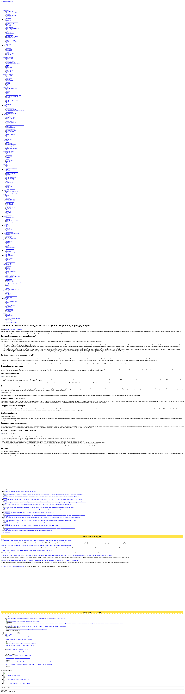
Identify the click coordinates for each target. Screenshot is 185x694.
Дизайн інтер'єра (10, 62)
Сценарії (8, 237)
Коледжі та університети (12, 220)
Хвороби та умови (10, 117)
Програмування (10, 178)
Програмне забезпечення (12, 179)
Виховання (9, 49)
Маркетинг (6, 190)
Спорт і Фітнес (7, 264)
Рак (7, 135)
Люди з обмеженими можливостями (15, 125)
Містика (8, 79)
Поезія (8, 234)
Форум (8, 147)
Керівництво (9, 35)
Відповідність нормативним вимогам (15, 110)
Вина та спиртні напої (11, 88)
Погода (8, 209)
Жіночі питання (10, 202)
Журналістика (9, 203)
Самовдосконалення (8, 255)
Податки (8, 306)
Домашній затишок (8, 57)
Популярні (9, 634)
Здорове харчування (11, 122)
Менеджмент (9, 27)
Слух (7, 136)
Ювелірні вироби (10, 199)
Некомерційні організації (12, 28)
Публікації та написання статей (11, 233)
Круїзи (8, 243)
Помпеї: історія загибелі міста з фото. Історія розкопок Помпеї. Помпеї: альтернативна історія (29, 664)
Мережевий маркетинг (12, 191)
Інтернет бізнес (10, 23)
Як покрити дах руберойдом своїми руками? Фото (39, 550)
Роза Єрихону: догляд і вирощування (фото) (19, 679)
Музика (8, 157)
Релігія (8, 82)
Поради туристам (10, 247)
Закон (4, 105)
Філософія (8, 213)
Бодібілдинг (9, 268)
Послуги (8, 44)
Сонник (8, 83)
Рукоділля (8, 319)
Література (9, 156)
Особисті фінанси (10, 305)
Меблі (7, 66)
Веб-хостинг (9, 143)
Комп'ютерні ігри (10, 173)
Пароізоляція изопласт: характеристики (37, 629)
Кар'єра (5, 164)
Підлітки (8, 54)
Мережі (8, 181)
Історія (8, 219)
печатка (8, 254)
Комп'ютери (6, 169)
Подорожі (5, 239)
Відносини (6, 225)
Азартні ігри (9, 152)
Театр (7, 159)
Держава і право (10, 108)
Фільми (8, 161)
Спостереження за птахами (13, 318)
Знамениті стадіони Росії (14, 675)
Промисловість (10, 33)
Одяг (7, 195)
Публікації (9, 236)
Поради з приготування (12, 100)
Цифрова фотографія (11, 322)
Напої (7, 93)
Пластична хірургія (11, 130)
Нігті (7, 187)
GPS (7, 292)
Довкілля (8, 208)
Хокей (7, 288)
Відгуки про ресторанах (12, 96)
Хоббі (4, 313)
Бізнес (5, 19)
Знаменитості (9, 204)
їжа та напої (6, 87)
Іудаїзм (8, 76)
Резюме (8, 165)
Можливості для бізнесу (12, 22)
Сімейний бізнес (10, 37)
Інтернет (5, 140)
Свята (7, 55)
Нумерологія (9, 80)
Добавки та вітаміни (11, 119)
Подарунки (9, 196)
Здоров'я (5, 114)
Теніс (7, 284)
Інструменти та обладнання (13, 63)
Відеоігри (8, 314)
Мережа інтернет (10, 40)
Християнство (9, 85)
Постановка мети (10, 262)
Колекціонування (10, 316)
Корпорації (9, 24)
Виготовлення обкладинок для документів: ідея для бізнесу (51, 618)
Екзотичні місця (10, 249)
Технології (6, 290)
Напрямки (8, 245)
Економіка (8, 215)
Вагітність (8, 48)
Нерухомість (9, 307)
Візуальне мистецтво (11, 153)
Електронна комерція (11, 148)
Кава (7, 92)
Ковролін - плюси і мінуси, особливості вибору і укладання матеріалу (53, 545)
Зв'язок (8, 294)
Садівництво (9, 70)
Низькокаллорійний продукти (13, 95)
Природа (8, 212)
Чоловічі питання (10, 207)
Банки (7, 299)
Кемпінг (8, 242)
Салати (8, 99)
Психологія (9, 263)
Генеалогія (9, 50)
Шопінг (8, 198)
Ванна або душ (10, 61)
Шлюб (8, 226)
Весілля (8, 230)
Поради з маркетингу (11, 192)
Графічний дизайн (10, 253)
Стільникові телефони (11, 296)
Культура (8, 206)
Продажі (8, 32)
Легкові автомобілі (11, 15)
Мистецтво (9, 155)
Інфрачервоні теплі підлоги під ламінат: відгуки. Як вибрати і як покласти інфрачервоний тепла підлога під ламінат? (94, 623)
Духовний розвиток (8, 74)
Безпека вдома (9, 58)
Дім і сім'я (5, 45)
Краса (4, 183)
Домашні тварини (10, 53)
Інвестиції (8, 302)
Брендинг (8, 251)
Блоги (7, 142)
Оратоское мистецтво (11, 260)
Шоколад (8, 104)
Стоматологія (9, 139)
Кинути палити (10, 118)
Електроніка (9, 297)
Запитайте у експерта (11, 41)
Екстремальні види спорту (12, 289)
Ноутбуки (8, 174)
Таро (7, 84)
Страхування (9, 309)
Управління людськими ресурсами (14, 42)
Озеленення (9, 67)
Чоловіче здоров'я (10, 129)
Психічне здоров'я (10, 134)
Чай (7, 102)
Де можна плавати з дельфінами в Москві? (16, 651)
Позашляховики (10, 11)
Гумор (7, 162)
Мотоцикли (9, 16)
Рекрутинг (9, 166)
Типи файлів (9, 182)
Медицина (9, 126)
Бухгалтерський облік (11, 301)
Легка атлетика (10, 275)
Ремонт (8, 69)
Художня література (11, 238)
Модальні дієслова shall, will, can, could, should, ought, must (20, 645)
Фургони (8, 18)
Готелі (7, 246)
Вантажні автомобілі (11, 12)
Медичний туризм (10, 127)
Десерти (8, 91)
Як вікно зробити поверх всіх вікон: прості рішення (19, 639)
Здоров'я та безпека (11, 109)
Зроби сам (8, 71)
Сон (7, 138)
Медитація (9, 78)
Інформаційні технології (12, 172)
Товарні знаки (9, 112)
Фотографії (9, 320)
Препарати (9, 132)
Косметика (9, 186)
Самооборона (9, 280)
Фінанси (5, 298)
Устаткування (9, 176)
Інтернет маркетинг (11, 144)
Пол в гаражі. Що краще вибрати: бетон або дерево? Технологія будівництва (59, 560)
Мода (4, 194)
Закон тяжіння (9, 258)
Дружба (8, 228)
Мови (7, 224)
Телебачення (9, 160)
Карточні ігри (9, 315)
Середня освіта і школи (12, 223)
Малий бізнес (9, 25)
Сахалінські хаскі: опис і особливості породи (19, 683)
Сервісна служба (10, 39)
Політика (8, 211)
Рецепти (8, 97)
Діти (7, 52)
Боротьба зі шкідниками (12, 59)
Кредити (8, 303)
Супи (7, 101)
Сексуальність (9, 232)
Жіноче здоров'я (10, 121)
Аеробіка (8, 266)
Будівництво (9, 72)
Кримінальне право (11, 113)
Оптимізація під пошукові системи (14, 146)
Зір (7, 123)
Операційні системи (11, 177)
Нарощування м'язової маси (13, 276)
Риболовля (9, 279)
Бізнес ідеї (8, 20)
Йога (7, 272)
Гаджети (8, 293)
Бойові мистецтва (10, 269)
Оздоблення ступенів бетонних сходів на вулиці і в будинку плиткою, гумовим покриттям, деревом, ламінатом (84, 555)
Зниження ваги (10, 281)
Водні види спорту (11, 271)
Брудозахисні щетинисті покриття (32, 621)
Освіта (5, 216)
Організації (9, 29)
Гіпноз (8, 256)
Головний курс (10, 89)
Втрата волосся (10, 131)
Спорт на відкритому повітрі (13, 283)
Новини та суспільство (9, 200)
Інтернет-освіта (10, 217)
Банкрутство (9, 106)
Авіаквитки (9, 241)
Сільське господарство (12, 36)
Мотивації (8, 259)
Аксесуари (9, 46)
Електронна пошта (11, 149)
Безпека (8, 170)
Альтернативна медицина (12, 116)
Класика (8, 14)
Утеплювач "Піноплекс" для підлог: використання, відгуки (51, 626)
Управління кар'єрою (11, 168)
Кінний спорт (9, 273)
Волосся (8, 185)
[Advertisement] (27, 5)
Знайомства (9, 229)
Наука (7, 221)
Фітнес (8, 285)
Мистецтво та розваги (8, 151)
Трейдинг (8, 311)
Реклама (5, 250)
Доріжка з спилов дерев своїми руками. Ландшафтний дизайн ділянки (54, 540)
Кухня (7, 65)
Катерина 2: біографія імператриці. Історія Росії (18, 658)
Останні (8, 635)
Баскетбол (8, 267)
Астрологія (9, 75)
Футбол (8, 286)
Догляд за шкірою (10, 189)
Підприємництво (10, 31)
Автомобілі (6, 10)
